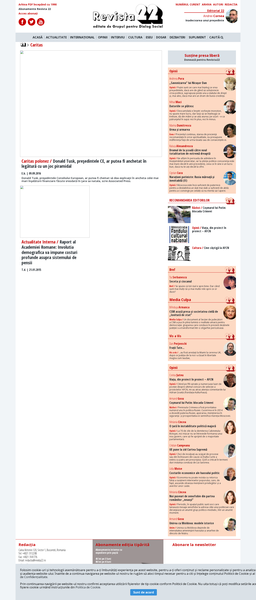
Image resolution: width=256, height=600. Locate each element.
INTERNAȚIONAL (82, 37)
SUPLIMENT (197, 37)
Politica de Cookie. (88, 587)
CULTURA (135, 37)
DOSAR (161, 37)
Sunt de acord (143, 592)
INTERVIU (118, 37)
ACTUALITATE (56, 37)
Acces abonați (28, 13)
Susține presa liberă (202, 57)
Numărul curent (188, 4)
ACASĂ (38, 37)
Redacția (231, 4)
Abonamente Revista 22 (35, 8)
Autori (218, 4)
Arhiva (207, 4)
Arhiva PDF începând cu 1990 (38, 4)
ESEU (149, 37)
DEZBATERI (177, 37)
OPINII (103, 37)
